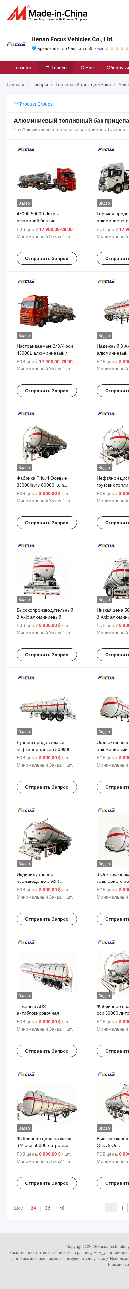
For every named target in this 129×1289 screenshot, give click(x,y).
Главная (22, 67)
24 (33, 1208)
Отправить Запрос (46, 258)
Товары (59, 67)
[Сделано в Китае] (48, 13)
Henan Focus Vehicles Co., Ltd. (72, 39)
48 (61, 1208)
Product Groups (36, 104)
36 (47, 1208)
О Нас (87, 67)
